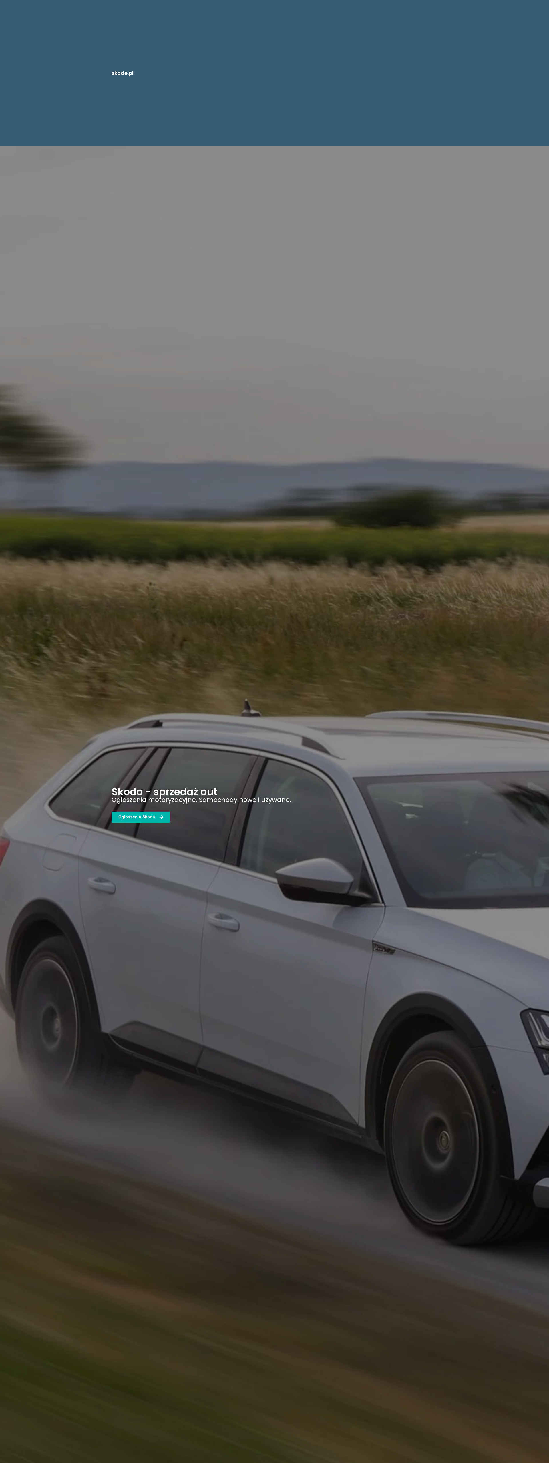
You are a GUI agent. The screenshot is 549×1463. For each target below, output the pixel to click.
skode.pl (123, 73)
